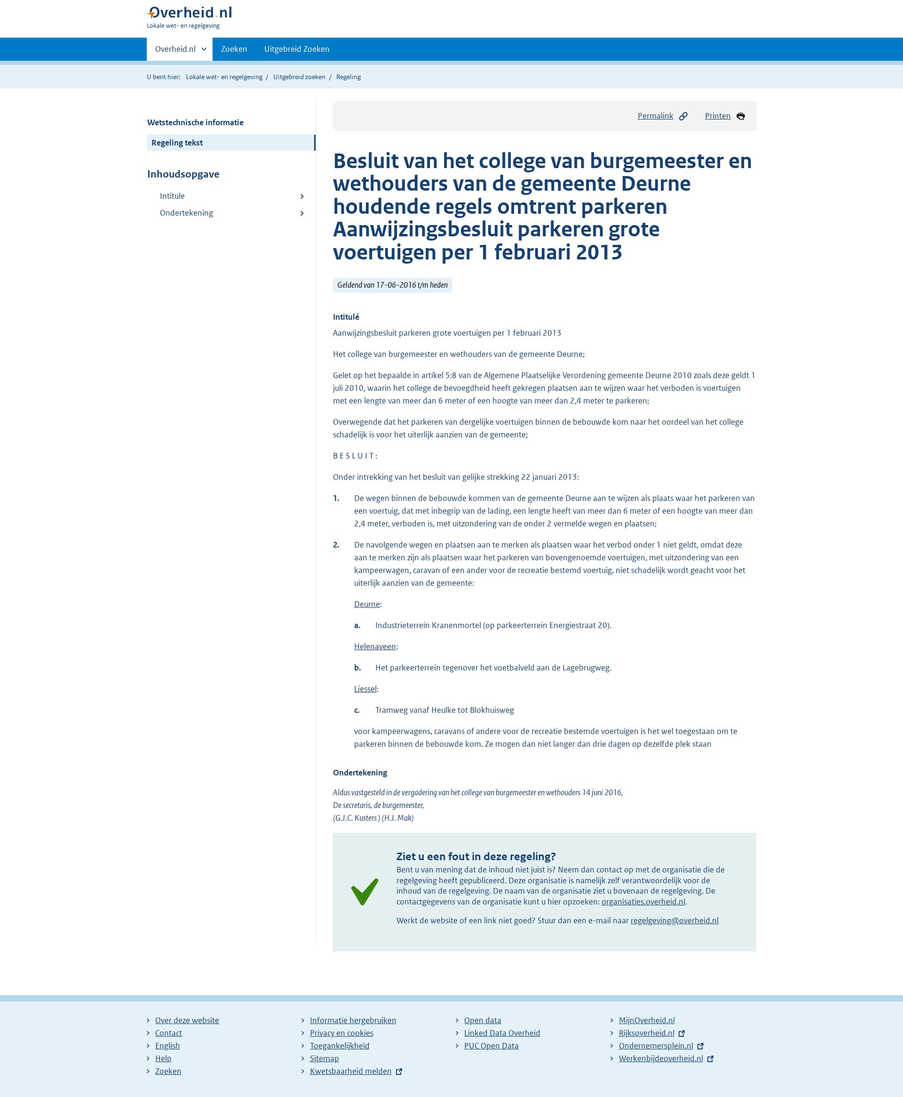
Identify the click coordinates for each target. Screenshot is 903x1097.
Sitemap (324, 1058)
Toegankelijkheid (340, 1046)
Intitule (172, 196)
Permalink (655, 116)
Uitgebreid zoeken (299, 77)
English (167, 1046)
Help (163, 1058)
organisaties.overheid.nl (643, 901)
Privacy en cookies (341, 1033)
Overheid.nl (175, 52)
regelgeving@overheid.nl (675, 920)
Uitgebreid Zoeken (297, 49)
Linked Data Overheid (502, 1033)
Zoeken (234, 49)
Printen (718, 116)
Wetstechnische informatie (195, 122)
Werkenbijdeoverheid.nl (661, 1058)
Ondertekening (186, 213)
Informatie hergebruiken (353, 1020)
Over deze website (187, 1020)
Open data (482, 1020)
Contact (168, 1033)
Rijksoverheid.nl (646, 1033)
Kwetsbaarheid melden (351, 1071)
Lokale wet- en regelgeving (224, 77)
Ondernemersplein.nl (656, 1046)
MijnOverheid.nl (647, 1020)
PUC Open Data (491, 1046)
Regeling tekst (177, 142)
